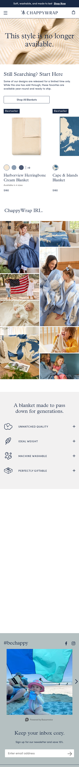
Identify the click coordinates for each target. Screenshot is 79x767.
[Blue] (55, 167)
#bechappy (16, 643)
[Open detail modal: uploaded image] (39, 682)
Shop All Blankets (27, 99)
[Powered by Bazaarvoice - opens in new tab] (39, 720)
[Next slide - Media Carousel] (76, 681)
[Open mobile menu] (5, 13)
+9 (28, 167)
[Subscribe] (70, 753)
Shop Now (55, 3)
